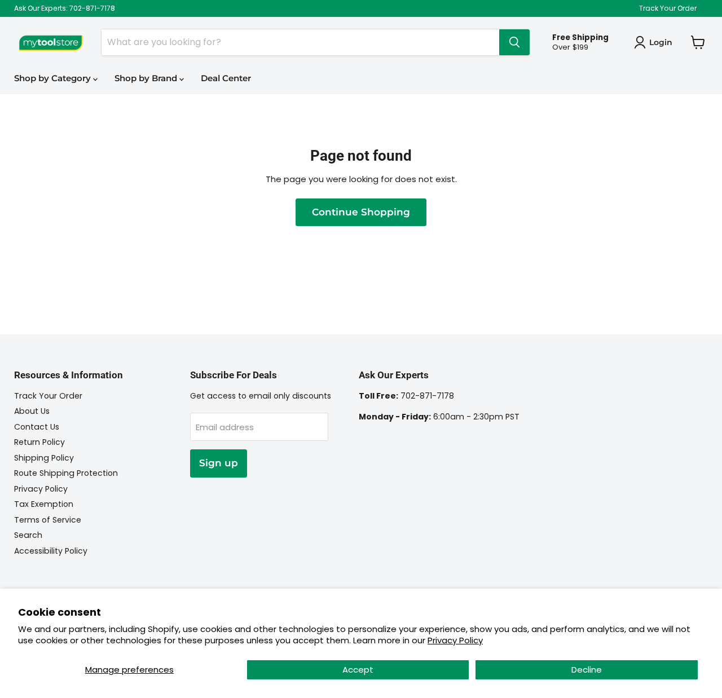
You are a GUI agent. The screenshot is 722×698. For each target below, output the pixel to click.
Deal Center (226, 78)
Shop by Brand (147, 78)
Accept (357, 669)
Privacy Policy (455, 640)
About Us (32, 411)
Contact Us (36, 426)
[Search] (514, 42)
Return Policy (39, 442)
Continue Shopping (361, 212)
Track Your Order (668, 8)
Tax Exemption (43, 504)
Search (28, 535)
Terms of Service (47, 519)
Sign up (218, 463)
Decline (586, 669)
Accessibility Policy (50, 550)
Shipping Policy (44, 457)
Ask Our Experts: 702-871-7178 (64, 8)
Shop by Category (53, 78)
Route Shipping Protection (66, 473)
